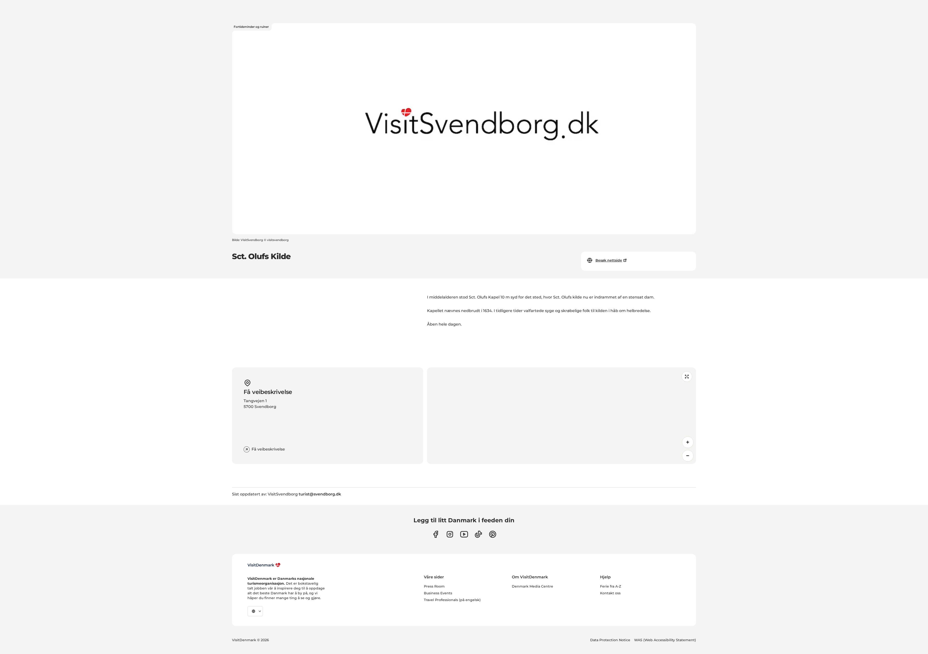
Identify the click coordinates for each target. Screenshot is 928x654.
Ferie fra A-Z (610, 586)
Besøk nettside (608, 260)
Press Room (434, 586)
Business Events (438, 593)
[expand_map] (687, 376)
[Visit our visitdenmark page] (464, 534)
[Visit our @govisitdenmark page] (478, 534)
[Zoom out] (688, 456)
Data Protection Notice (610, 640)
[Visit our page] (450, 534)
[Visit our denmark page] (435, 534)
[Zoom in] (688, 442)
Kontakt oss (610, 593)
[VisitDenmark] (264, 565)
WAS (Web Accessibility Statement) (665, 640)
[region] (561, 415)
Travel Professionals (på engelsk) (452, 600)
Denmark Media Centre (532, 586)
